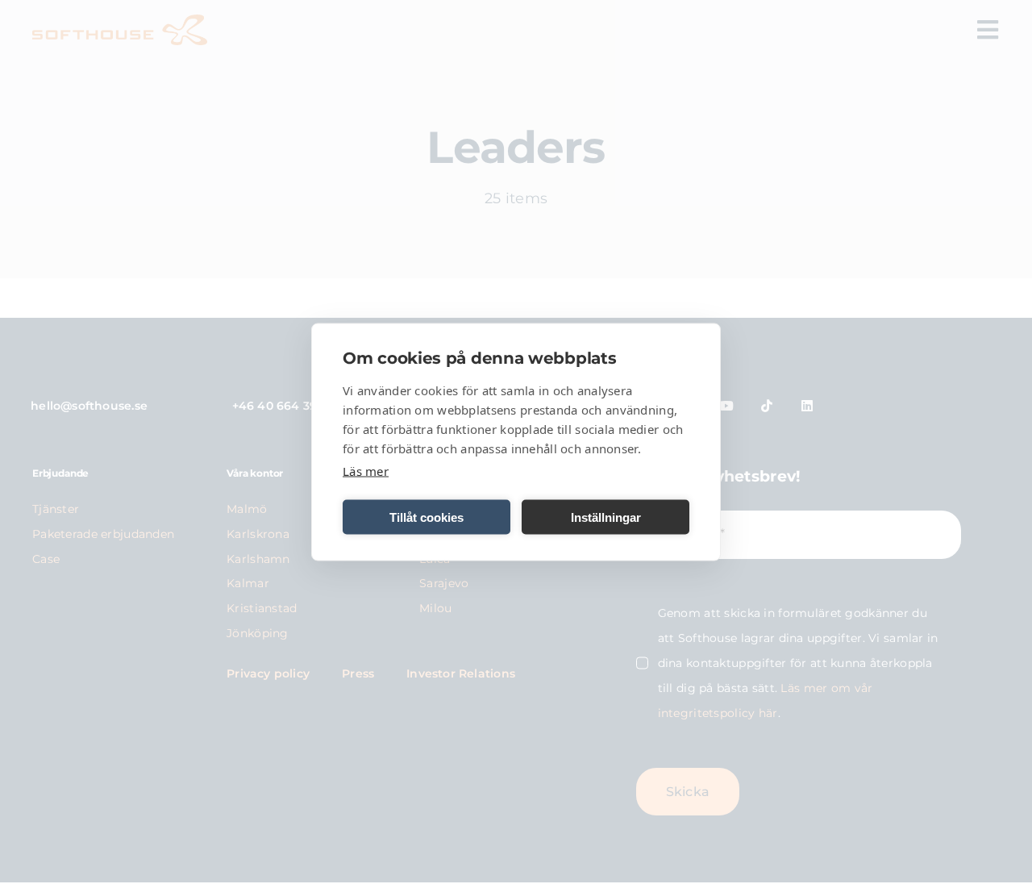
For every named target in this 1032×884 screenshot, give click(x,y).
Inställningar (606, 516)
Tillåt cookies (426, 516)
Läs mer (366, 471)
